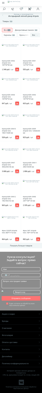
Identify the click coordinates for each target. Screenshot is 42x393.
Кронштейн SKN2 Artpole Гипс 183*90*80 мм (8, 63)
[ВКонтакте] (21, 382)
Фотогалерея (7, 335)
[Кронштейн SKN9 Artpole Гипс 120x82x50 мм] (31, 117)
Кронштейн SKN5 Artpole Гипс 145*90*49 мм (29, 97)
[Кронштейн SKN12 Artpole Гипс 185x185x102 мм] (10, 185)
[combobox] (6, 275)
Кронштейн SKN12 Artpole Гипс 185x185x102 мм (9, 199)
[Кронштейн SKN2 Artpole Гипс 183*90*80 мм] (10, 49)
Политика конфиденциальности (15, 363)
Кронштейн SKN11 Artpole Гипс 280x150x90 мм (30, 165)
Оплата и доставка (9, 342)
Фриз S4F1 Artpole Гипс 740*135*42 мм (30, 232)
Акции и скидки (8, 314)
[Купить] (17, 69)
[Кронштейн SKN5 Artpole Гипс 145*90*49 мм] (31, 83)
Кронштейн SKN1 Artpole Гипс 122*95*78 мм (29, 63)
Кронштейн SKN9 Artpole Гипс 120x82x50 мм (31, 131)
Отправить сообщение (21, 298)
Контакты (6, 349)
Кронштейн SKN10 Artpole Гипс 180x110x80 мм (9, 131)
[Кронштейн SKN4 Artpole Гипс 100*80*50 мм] (10, 83)
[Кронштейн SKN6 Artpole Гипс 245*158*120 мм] (31, 185)
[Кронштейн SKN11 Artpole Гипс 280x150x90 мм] (31, 151)
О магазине (7, 328)
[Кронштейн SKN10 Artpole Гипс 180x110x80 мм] (10, 117)
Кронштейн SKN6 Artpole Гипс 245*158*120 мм (29, 199)
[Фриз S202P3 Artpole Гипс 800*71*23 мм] (10, 219)
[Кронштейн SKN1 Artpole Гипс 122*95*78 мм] (31, 49)
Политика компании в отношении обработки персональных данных (21, 387)
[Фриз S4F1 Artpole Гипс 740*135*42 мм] (31, 219)
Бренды (5, 321)
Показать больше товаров (21, 245)
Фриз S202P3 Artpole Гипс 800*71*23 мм (9, 232)
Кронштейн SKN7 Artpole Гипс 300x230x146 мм (8, 165)
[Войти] (38, 9)
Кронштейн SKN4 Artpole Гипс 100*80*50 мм (8, 97)
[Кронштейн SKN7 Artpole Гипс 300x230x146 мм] (10, 151)
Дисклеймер (7, 356)
